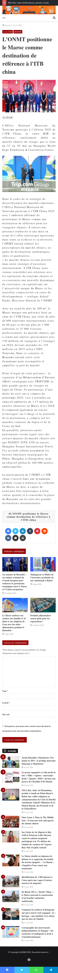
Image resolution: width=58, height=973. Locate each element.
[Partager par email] (15, 538)
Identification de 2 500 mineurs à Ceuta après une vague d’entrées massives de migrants (37, 880)
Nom (5, 690)
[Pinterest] (37, 531)
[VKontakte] (8, 538)
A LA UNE (17, 25)
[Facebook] (8, 531)
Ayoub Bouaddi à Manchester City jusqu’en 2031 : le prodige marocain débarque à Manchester (39, 760)
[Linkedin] (23, 531)
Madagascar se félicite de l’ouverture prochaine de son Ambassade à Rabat (42, 577)
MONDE (17, 31)
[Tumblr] (30, 531)
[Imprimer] (23, 538)
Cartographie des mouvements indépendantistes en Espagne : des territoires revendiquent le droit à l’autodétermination (37, 932)
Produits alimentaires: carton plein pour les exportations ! (40, 618)
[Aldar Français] (29, 10)
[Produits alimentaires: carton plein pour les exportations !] (43, 605)
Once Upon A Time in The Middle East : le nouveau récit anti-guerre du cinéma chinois (38, 820)
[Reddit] (44, 531)
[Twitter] (15, 531)
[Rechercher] (54, 17)
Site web (5, 714)
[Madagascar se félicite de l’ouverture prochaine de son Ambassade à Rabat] (43, 564)
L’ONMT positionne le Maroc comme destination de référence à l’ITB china (29, 517)
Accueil (7, 25)
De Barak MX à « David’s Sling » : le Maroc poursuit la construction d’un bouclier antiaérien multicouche (38, 896)
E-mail (6, 702)
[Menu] (3, 17)
